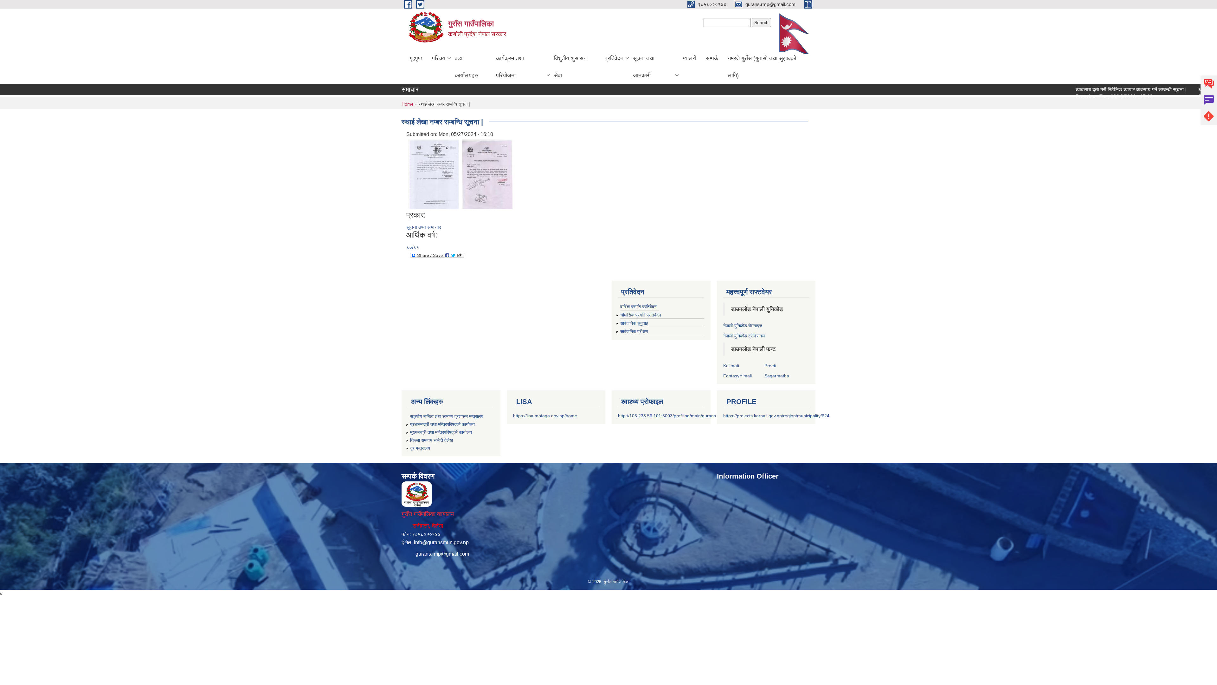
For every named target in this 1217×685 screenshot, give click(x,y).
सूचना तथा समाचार (423, 227)
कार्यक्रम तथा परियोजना (510, 67)
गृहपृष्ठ (415, 58)
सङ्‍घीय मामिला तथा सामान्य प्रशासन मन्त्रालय (446, 416)
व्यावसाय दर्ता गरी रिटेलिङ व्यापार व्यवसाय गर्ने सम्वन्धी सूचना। (1106, 89)
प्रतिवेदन (614, 58)
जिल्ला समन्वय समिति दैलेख (431, 440)
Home (408, 104)
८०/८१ (412, 247)
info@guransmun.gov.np (441, 542)
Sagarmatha (776, 375)
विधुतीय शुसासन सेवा (570, 67)
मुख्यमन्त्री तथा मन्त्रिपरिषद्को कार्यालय (441, 432)
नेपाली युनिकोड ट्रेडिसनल (744, 335)
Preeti (770, 365)
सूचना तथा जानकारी (643, 67)
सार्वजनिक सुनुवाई (634, 323)
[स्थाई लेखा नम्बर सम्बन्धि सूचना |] (433, 174)
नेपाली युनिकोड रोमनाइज (742, 325)
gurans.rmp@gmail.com (442, 554)
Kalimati (731, 365)
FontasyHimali (737, 375)
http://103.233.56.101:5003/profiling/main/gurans (667, 415)
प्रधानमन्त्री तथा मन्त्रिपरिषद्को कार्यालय (442, 424)
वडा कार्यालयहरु (466, 67)
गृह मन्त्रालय (420, 448)
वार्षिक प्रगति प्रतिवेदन (638, 306)
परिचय (438, 58)
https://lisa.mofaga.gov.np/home (545, 415)
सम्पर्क (712, 58)
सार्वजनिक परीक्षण (634, 331)
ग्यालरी (689, 58)
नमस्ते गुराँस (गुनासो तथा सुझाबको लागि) (762, 67)
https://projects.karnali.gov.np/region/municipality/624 (776, 415)
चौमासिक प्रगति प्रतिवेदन (640, 314)
